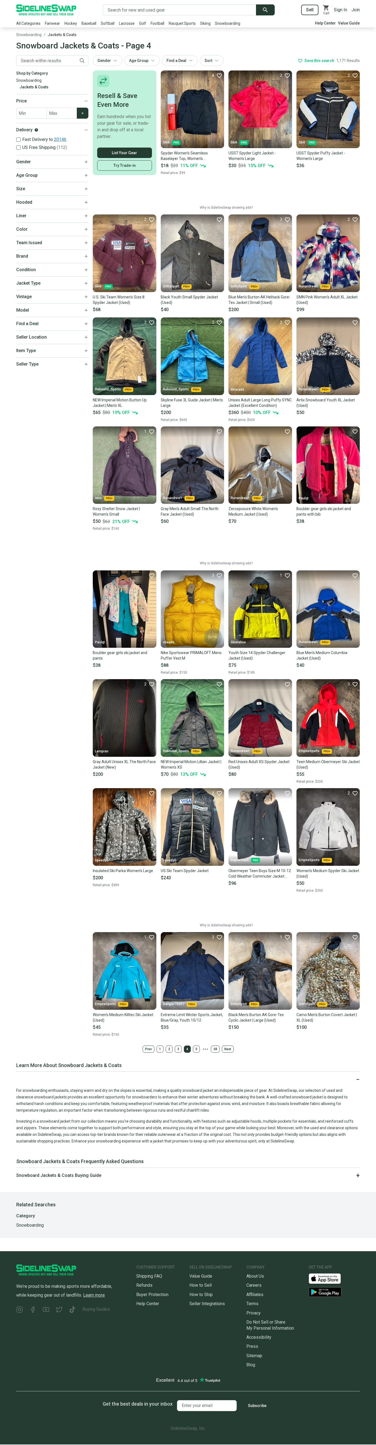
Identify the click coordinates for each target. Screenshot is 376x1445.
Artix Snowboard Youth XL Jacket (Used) (325, 403)
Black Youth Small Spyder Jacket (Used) (189, 300)
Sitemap (254, 1355)
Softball (108, 23)
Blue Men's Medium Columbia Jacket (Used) (321, 655)
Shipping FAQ (149, 1276)
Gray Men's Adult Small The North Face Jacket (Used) (190, 511)
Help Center (325, 23)
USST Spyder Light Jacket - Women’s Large (252, 156)
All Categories (28, 23)
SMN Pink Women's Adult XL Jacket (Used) (327, 300)
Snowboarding (227, 23)
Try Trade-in (124, 165)
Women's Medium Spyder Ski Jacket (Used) (327, 873)
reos (98, 498)
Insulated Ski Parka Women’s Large (123, 871)
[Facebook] (32, 1310)
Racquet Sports (182, 23)
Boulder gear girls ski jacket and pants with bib (323, 511)
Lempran (101, 751)
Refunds (144, 1285)
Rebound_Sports (108, 389)
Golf (142, 23)
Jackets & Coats (62, 34)
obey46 (168, 642)
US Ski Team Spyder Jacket (185, 871)
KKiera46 (237, 389)
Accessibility (258, 1337)
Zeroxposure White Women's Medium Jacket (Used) (253, 511)
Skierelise (238, 642)
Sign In (340, 9)
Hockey (70, 23)
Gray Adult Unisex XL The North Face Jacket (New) (124, 764)
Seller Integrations (207, 1303)
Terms (252, 1303)
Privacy (253, 1313)
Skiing (205, 23)
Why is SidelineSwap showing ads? (226, 207)
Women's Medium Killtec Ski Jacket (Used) (123, 1017)
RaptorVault (240, 860)
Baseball (88, 23)
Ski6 (166, 142)
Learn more (94, 1295)
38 (215, 1049)
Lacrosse (127, 23)
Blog (250, 1364)
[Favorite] (219, 219)
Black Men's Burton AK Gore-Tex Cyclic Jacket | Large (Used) (256, 1017)
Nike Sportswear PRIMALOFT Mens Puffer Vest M (191, 655)
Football (157, 23)
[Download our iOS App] (329, 1278)
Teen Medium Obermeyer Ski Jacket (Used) (328, 764)
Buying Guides (96, 1309)
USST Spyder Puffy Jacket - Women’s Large (320, 156)
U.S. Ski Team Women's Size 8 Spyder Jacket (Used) (119, 300)
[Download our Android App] (334, 1292)
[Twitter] (59, 1310)
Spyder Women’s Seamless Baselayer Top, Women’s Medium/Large (184, 156)
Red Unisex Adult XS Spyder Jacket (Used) (259, 764)
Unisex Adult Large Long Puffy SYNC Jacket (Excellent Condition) (260, 403)
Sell (310, 9)
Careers (253, 1285)
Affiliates (254, 1294)
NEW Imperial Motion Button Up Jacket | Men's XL (120, 403)
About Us (255, 1276)
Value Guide (349, 23)
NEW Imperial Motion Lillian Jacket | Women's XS (191, 764)
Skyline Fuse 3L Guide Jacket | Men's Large (192, 403)
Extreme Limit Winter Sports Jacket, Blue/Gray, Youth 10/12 (192, 1017)
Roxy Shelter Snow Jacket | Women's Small (116, 511)
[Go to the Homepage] (46, 9)
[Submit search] (265, 9)
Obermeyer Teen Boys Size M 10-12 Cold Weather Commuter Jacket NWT (259, 874)
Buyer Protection (152, 1294)
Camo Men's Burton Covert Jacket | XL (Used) (326, 1017)
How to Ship (201, 1294)
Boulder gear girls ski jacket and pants (120, 655)
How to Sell (200, 1285)
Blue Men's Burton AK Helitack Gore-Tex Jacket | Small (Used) (259, 300)
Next (227, 1049)
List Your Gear (124, 153)
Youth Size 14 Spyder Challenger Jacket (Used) (256, 655)
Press (252, 1346)
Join (356, 9)
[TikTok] (72, 1310)
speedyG (101, 860)
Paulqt (304, 498)
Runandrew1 (308, 286)
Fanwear (52, 23)
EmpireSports (309, 751)
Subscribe (257, 1405)
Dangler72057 (173, 1004)
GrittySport (171, 286)
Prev (148, 1049)
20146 (60, 139)
